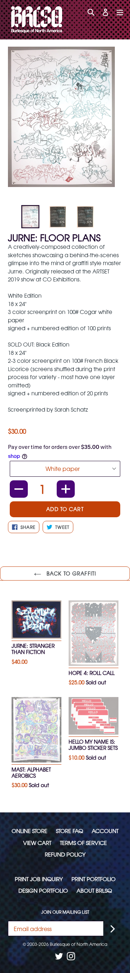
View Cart (37, 842)
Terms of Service (83, 842)
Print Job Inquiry (39, 879)
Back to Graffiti (70, 573)
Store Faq (69, 830)
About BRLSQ (94, 890)
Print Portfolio (94, 879)
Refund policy (65, 854)
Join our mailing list (65, 911)
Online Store (29, 830)
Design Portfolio (43, 890)
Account (105, 830)
